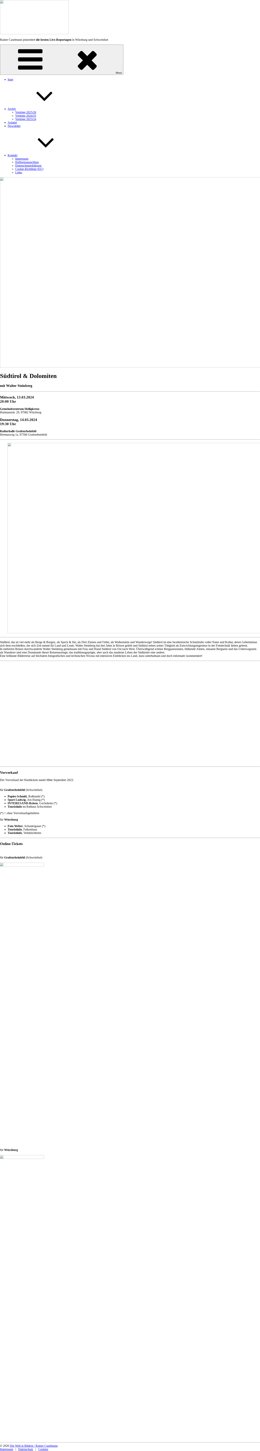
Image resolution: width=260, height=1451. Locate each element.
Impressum (21, 158)
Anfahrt (12, 122)
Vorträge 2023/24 (25, 119)
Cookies (43, 1449)
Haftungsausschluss (27, 162)
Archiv (12, 108)
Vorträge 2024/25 (25, 115)
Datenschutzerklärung (28, 165)
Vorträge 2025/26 (25, 112)
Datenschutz (25, 1449)
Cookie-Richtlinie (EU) (29, 169)
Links (18, 172)
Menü (119, 72)
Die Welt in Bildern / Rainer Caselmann (34, 1445)
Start (10, 79)
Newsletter (14, 126)
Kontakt (12, 155)
